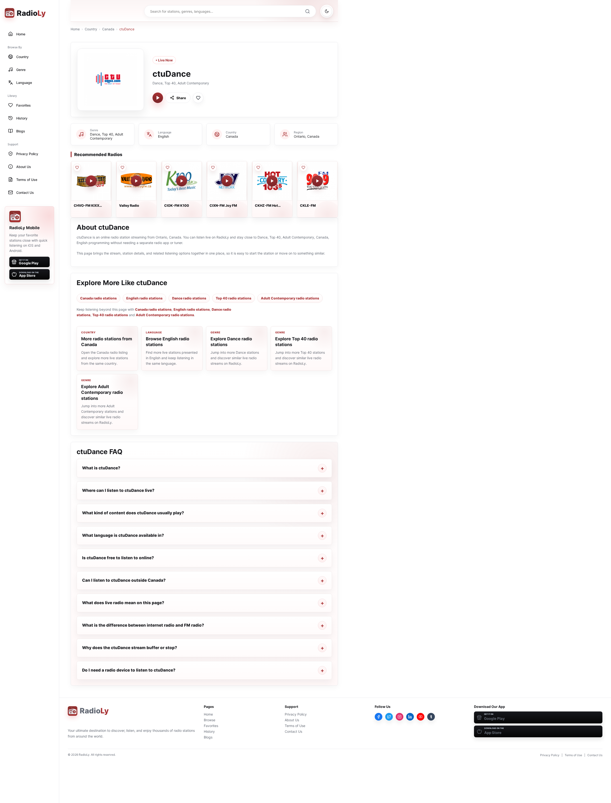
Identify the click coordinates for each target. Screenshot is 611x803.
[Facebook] (378, 717)
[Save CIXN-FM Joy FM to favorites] (213, 167)
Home (75, 29)
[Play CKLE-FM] (317, 180)
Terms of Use (295, 726)
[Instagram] (399, 717)
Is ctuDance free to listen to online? (118, 557)
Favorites (211, 726)
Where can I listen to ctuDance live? (118, 490)
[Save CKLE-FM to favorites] (303, 167)
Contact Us (293, 731)
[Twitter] (389, 717)
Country (91, 29)
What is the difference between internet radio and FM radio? (143, 625)
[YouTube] (420, 717)
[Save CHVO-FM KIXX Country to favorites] (77, 167)
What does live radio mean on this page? (123, 602)
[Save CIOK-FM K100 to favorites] (167, 167)
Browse (209, 720)
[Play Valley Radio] (136, 180)
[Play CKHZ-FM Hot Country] (272, 180)
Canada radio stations (98, 298)
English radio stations (144, 298)
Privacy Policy (296, 714)
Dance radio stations (189, 298)
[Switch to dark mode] (326, 11)
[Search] (307, 11)
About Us (292, 720)
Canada (108, 29)
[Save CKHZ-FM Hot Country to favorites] (258, 167)
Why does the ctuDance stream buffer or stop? (129, 647)
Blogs (208, 737)
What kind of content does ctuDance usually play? (133, 512)
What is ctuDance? (101, 468)
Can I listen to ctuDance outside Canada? (124, 580)
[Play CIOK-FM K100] (181, 180)
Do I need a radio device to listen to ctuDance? (128, 670)
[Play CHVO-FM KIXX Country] (91, 180)
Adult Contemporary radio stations (290, 298)
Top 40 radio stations (233, 298)
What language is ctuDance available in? (123, 535)
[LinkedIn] (410, 717)
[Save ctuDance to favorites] (198, 97)
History (209, 731)
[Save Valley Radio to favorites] (122, 167)
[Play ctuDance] (158, 97)
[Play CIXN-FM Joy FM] (226, 180)
